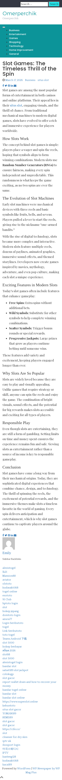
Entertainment (17, 34)
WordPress (24, 768)
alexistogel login (12, 662)
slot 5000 (8, 642)
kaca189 (7, 764)
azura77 (7, 619)
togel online (9, 591)
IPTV (5, 752)
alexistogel (9, 567)
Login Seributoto (12, 623)
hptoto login (10, 603)
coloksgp (8, 674)
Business (14, 30)
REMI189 (7, 717)
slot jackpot (21, 670)
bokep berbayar (12, 646)
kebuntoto (8, 705)
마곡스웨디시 (10, 748)
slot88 (6, 654)
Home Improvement (21, 50)
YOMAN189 (9, 713)
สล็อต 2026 (9, 650)
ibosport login (11, 744)
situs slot (43, 80)
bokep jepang (10, 611)
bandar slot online (13, 697)
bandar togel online (14, 689)
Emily (6, 553)
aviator (6, 579)
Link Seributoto (12, 630)
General (14, 54)
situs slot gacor (11, 709)
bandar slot (9, 666)
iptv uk (6, 741)
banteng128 (9, 756)
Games (13, 38)
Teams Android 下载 (14, 638)
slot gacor (8, 678)
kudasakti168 (10, 587)
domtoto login (11, 615)
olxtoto (7, 583)
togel (5, 626)
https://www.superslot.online (20, 701)
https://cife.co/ (11, 729)
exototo (7, 595)
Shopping (15, 42)
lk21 (4, 571)
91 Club (6, 599)
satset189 (7, 670)
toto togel (8, 634)
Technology (16, 46)
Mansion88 (9, 575)
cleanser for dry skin (14, 737)
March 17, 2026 (14, 80)
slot (4, 607)
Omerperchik (19, 13)
